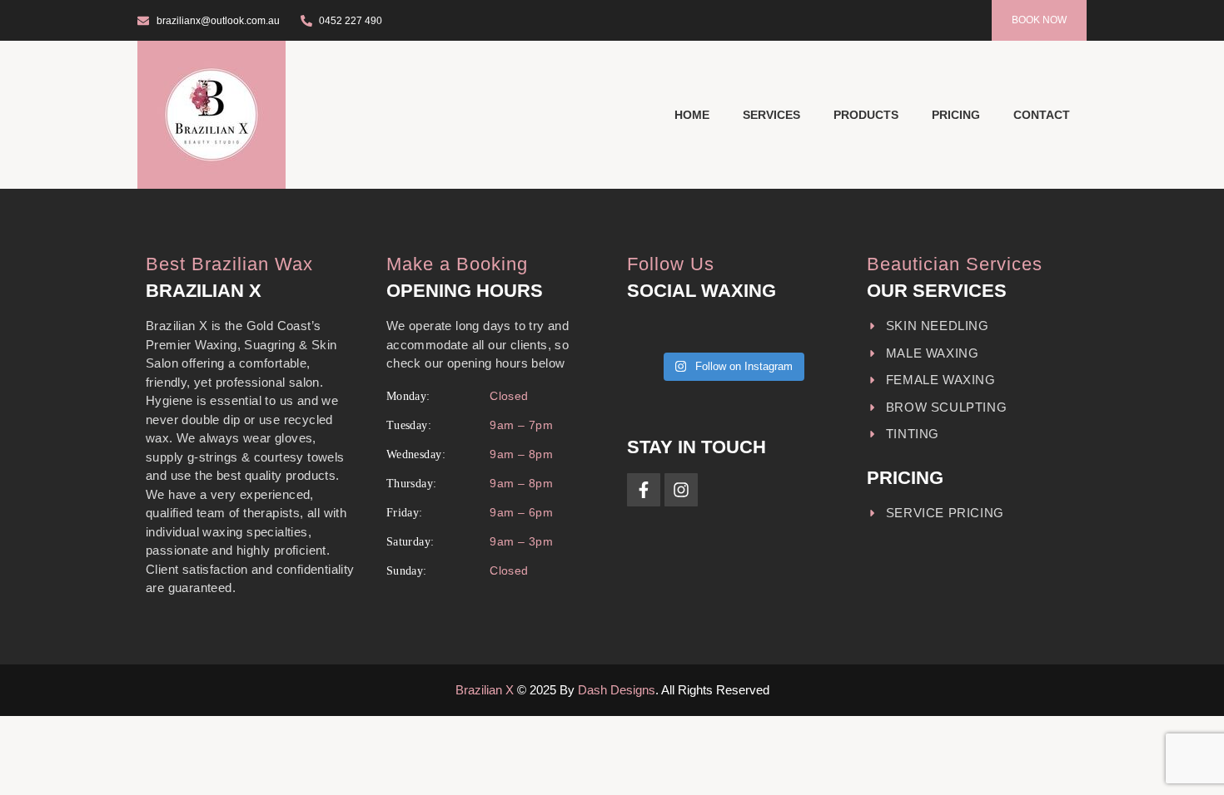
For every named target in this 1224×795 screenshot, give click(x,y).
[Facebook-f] (643, 489)
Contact (1041, 114)
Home (691, 114)
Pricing (956, 114)
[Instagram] (681, 489)
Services (771, 114)
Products (865, 114)
